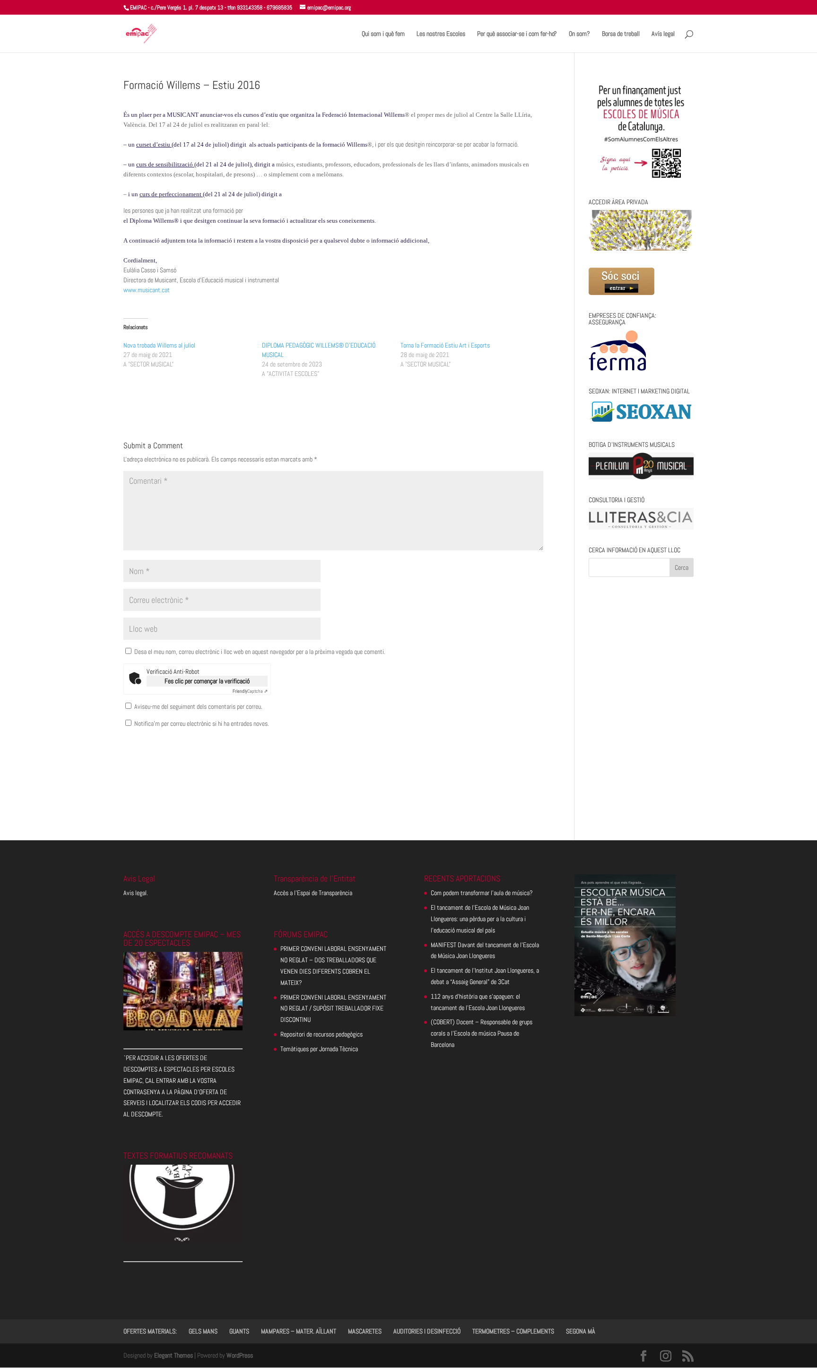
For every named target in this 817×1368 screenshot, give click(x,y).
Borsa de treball (621, 34)
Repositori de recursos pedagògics (321, 1034)
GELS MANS (203, 1331)
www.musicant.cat (146, 290)
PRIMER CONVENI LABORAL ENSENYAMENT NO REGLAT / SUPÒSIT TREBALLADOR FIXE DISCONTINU (333, 1008)
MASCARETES (365, 1331)
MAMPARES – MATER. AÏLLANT (298, 1331)
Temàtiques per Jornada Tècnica (319, 1049)
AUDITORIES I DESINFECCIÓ (427, 1331)
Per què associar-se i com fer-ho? (517, 34)
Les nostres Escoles (441, 34)
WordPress (239, 1355)
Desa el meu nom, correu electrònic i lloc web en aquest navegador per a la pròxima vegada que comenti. (259, 651)
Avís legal (663, 34)
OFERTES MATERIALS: (150, 1331)
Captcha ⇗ (250, 691)
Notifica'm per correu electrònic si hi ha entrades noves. (201, 723)
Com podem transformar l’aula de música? (482, 893)
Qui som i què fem (383, 34)
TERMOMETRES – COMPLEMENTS (513, 1331)
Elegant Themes (173, 1355)
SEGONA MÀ (580, 1331)
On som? (579, 34)
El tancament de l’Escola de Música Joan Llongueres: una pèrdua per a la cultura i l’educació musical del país (480, 918)
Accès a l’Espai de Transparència (313, 893)
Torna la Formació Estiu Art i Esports (445, 345)
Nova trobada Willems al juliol (159, 345)
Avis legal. (135, 893)
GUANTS (239, 1331)
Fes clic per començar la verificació (207, 681)
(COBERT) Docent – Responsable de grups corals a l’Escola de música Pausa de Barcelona (481, 1033)
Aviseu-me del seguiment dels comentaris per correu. (198, 706)
